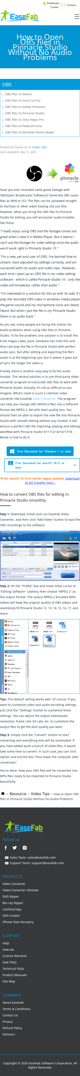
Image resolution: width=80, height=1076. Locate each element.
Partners (9, 1034)
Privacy (8, 1022)
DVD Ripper (11, 896)
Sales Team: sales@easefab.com (32, 857)
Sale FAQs (10, 962)
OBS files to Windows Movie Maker (29, 132)
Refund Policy (12, 1028)
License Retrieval (15, 956)
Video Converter (44, 399)
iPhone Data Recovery (18, 922)
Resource (18, 793)
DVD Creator (11, 916)
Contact (71, 5)
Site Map (9, 981)
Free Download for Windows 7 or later (44, 451)
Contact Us (10, 1015)
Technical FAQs (13, 969)
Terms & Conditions (17, 1009)
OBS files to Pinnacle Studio (24, 113)
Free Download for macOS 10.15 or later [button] (39, 465)
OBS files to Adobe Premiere (25, 107)
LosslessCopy (12, 909)
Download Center (52, 5)
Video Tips (40, 793)
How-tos (8, 949)
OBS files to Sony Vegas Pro (24, 120)
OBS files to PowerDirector (23, 126)
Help (6, 943)
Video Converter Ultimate (20, 890)
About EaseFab (13, 1002)
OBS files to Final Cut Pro (22, 100)
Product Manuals (15, 975)
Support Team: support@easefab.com (36, 863)
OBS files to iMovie (18, 94)
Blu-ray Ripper (13, 903)
